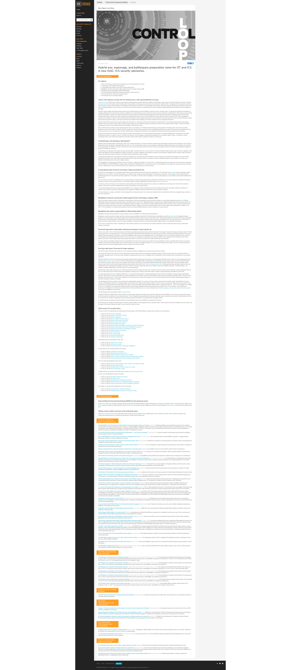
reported (173, 172)
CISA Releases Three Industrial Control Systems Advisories (113, 579)
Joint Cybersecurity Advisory (155, 264)
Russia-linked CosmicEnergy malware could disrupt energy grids (115, 455)
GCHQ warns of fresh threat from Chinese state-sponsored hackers (116, 472)
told (186, 205)
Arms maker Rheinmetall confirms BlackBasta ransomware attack (115, 516)
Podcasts (79, 26)
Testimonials (79, 63)
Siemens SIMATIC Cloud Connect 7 (120, 319)
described (132, 145)
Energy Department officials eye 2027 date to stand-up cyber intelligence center (119, 612)
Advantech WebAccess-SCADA (119, 377)
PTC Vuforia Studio (115, 333)
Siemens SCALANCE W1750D (119, 315)
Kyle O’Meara (129, 405)
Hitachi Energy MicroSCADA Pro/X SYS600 (122, 355)
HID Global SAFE (115, 378)
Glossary (78, 35)
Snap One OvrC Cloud (116, 342)
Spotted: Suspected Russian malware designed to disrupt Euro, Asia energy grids (119, 449)
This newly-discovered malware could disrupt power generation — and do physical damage (122, 432)
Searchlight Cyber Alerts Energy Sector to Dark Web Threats (114, 541)
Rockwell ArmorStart (116, 344)
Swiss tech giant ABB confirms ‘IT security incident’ (112, 512)
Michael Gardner (170, 405)
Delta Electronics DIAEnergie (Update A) (121, 380)
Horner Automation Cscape (118, 368)
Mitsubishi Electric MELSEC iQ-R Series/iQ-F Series (124, 390)
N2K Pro (78, 15)
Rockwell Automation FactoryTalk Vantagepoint (123, 346)
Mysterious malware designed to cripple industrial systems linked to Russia (118, 445)
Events (78, 33)
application (146, 281)
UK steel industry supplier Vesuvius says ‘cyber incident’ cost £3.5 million (117, 537)
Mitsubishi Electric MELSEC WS (119, 353)
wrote (167, 235)
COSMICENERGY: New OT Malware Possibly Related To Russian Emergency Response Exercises (124, 425)
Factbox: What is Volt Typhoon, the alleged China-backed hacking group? (117, 474)
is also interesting (125, 292)
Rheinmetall (101, 223)
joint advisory (102, 102)
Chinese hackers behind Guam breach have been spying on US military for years (119, 479)
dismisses (109, 131)
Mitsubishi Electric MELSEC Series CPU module (123, 367)
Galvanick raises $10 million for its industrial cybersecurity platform (116, 595)
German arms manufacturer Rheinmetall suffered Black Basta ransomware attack (119, 520)
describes (113, 274)
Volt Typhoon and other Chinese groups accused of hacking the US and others (119, 483)
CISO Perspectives (81, 41)
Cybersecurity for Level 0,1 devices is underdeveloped (112, 629)
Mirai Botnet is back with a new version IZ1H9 (110, 498)
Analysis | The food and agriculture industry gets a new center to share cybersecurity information (124, 608)
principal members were (108, 261)
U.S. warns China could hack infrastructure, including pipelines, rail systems (118, 487)
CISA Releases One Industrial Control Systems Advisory (113, 567)
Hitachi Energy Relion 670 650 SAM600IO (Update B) (125, 383)
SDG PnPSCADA (115, 332)
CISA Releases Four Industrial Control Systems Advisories (113, 571)
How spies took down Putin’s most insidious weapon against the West (117, 645)
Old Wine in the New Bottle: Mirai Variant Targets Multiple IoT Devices (117, 491)
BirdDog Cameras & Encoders (118, 330)
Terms (102, 663)
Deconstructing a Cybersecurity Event (108, 545)
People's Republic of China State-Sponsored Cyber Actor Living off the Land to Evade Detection (123, 458)
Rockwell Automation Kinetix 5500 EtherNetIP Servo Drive (126, 327)
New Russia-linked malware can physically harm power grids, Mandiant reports (119, 451)
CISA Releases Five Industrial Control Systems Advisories (113, 563)
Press (78, 59)
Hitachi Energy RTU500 (117, 365)
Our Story (79, 56)
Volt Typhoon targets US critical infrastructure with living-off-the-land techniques (119, 464)
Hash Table (79, 48)
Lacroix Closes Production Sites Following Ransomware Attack (114, 533)
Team (77, 61)
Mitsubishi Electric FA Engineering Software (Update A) (125, 381)
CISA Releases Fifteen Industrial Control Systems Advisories (114, 583)
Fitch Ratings (114, 413)
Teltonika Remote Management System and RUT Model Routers (127, 325)
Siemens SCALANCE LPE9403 (119, 322)
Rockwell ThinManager (117, 337)
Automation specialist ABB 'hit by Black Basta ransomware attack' (115, 508)
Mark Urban (169, 413)
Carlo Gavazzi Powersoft (117, 351)
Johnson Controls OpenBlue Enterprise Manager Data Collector (127, 356)
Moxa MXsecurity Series (136, 371)
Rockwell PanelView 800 (117, 335)
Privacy (98, 663)
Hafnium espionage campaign (166, 288)
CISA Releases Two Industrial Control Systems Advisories (113, 557)
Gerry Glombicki (106, 413)
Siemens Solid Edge (116, 314)
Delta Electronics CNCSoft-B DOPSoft (120, 389)
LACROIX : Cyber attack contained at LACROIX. (110, 526)
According (174, 216)
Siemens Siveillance (116, 317)
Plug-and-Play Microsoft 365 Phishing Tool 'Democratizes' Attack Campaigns (118, 504)
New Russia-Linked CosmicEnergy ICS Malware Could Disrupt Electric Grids (118, 440)
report (105, 104)
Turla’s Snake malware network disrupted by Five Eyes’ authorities (116, 648)
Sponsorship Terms (110, 663)
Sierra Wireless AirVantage (118, 323)
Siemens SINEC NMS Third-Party (119, 320)
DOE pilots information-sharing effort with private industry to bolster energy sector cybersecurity (123, 616)
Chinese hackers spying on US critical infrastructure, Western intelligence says (119, 468)
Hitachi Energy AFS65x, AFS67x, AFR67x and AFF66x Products (127, 364)
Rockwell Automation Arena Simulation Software (123, 328)
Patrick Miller (105, 403)
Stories (78, 31)
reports (182, 200)
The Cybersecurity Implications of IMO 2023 (110, 634)
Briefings (78, 29)
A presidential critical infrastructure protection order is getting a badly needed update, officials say (124, 653)
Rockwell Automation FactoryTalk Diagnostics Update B (125, 358)
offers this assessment (162, 181)
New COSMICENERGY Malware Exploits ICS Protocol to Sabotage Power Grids (119, 436)
